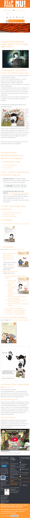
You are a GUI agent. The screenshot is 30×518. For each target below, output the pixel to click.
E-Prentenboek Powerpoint (10, 165)
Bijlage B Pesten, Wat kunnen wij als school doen (8, 258)
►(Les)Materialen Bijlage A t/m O (16, 249)
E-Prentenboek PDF (8, 168)
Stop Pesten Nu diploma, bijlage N (20, 320)
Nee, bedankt (14, 515)
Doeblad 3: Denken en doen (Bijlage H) (12, 293)
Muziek (5, 214)
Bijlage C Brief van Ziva (8, 266)
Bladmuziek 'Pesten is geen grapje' (12, 212)
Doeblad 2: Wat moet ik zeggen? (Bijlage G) (12, 287)
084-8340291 (8, 10)
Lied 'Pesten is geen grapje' (10, 216)
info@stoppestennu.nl (20, 10)
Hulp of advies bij (14, 483)
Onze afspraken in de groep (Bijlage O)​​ (15, 313)
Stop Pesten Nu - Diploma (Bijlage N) (14, 312)
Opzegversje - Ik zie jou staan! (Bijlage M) (15, 310)
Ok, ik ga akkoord (5, 515)
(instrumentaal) (11, 214)
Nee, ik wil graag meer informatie (8, 513)
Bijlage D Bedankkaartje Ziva (10, 271)
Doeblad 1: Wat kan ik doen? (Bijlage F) (12, 282)
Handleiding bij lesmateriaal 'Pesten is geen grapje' (16, 223)
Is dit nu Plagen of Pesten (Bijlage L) (14, 308)
